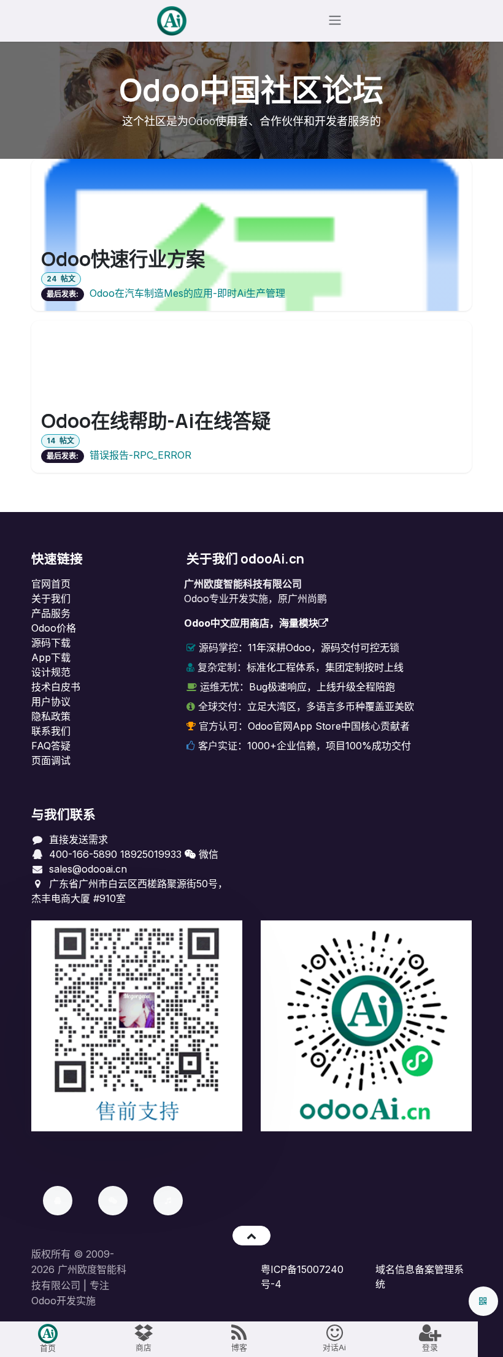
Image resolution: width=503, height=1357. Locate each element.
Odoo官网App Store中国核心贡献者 (329, 726)
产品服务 (51, 613)
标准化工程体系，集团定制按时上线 (325, 667)
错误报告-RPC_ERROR (140, 455)
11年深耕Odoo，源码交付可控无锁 (323, 647)
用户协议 (51, 701)
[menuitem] (48, 1339)
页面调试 (51, 760)
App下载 (51, 657)
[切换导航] (335, 21)
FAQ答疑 (51, 746)
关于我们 (51, 598)
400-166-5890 (83, 854)
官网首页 (51, 584)
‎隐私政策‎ (51, 716)
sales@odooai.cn (88, 869)
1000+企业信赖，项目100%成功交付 (329, 746)
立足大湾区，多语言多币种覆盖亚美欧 (330, 706)
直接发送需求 (78, 839)
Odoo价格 (53, 628)
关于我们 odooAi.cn (245, 558)
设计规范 (51, 672)
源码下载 (51, 642)
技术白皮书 (55, 687)
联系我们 (51, 731)
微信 (207, 854)
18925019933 (151, 854)
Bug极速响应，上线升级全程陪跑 (322, 687)
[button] (251, 1235)
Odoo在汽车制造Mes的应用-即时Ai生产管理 (187, 293)
